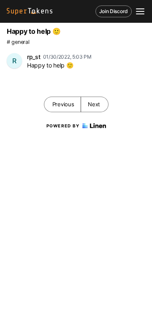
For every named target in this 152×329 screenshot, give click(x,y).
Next (94, 104)
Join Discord (113, 11)
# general (18, 42)
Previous (63, 104)
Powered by (63, 125)
